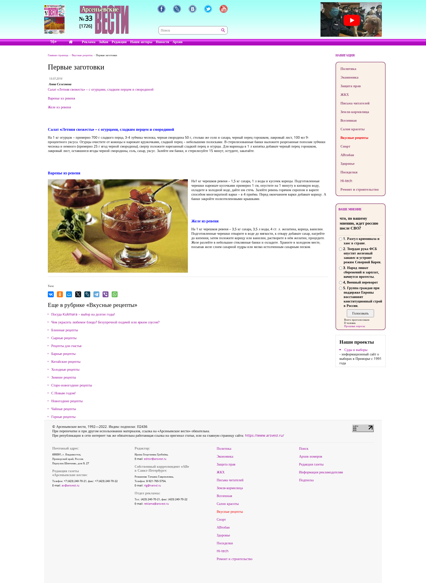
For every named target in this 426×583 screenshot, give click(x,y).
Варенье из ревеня (61, 98)
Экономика (349, 77)
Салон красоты (352, 129)
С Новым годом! (63, 393)
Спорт (345, 146)
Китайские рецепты (65, 361)
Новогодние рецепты (67, 401)
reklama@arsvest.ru (156, 503)
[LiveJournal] (87, 294)
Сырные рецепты (63, 338)
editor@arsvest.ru (155, 459)
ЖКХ (344, 94)
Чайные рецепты (63, 409)
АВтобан (347, 154)
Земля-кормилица (354, 111)
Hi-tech (346, 180)
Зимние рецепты (63, 377)
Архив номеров (310, 456)
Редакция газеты (311, 464)
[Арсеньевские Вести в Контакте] (192, 9)
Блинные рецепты (64, 330)
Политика (348, 68)
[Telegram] (96, 294)
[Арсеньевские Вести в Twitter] (208, 9)
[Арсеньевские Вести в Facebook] (161, 9)
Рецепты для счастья (66, 346)
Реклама (88, 41)
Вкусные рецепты (354, 137)
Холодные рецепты (65, 369)
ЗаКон (103, 41)
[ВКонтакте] (51, 294)
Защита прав (350, 85)
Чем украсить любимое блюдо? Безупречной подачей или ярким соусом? (105, 322)
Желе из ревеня (59, 107)
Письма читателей (355, 103)
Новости (162, 41)
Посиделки (348, 172)
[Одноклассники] (60, 294)
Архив (178, 41)
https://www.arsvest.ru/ (264, 435)
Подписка (306, 480)
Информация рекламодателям (321, 472)
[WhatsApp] (115, 294)
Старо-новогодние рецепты (71, 385)
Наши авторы (141, 41)
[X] (78, 294)
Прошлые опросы (354, 326)
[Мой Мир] (69, 294)
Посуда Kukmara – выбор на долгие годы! (83, 314)
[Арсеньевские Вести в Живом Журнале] (177, 9)
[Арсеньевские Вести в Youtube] (224, 9)
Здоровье (347, 163)
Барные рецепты (63, 353)
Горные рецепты (63, 417)
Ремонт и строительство (359, 189)
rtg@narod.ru (152, 485)
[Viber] (105, 294)
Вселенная (348, 120)
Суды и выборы (355, 350)
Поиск (303, 448)
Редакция (119, 41)
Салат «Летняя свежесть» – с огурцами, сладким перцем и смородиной (101, 89)
